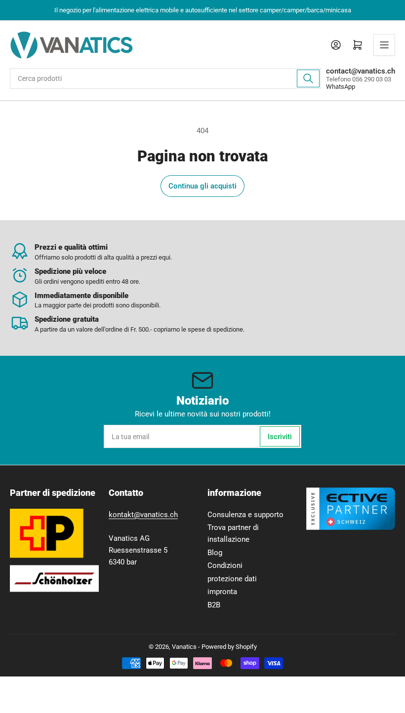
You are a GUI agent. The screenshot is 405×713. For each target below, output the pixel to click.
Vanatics (184, 646)
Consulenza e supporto (245, 514)
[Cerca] (308, 78)
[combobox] (165, 78)
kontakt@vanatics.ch (143, 514)
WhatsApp (340, 86)
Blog (214, 552)
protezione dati (232, 578)
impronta (222, 591)
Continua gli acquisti (202, 186)
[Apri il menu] (384, 45)
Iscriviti (280, 436)
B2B (213, 604)
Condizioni (225, 565)
